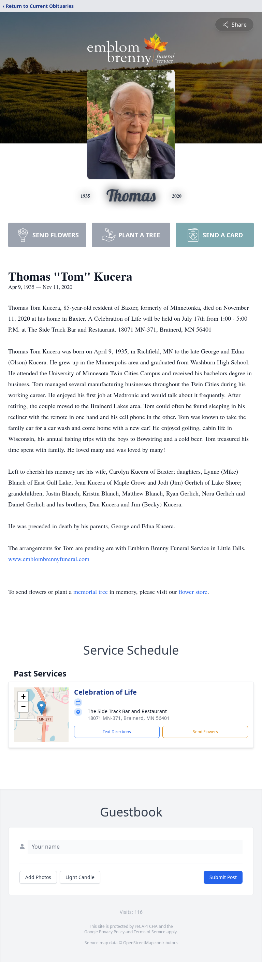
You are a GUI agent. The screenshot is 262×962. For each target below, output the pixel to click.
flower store (193, 591)
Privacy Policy (112, 932)
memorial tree (90, 591)
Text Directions (117, 732)
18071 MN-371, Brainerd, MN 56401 (129, 718)
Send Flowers (205, 732)
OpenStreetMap (138, 943)
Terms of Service (149, 932)
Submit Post (223, 877)
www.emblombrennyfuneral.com (48, 559)
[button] (41, 708)
